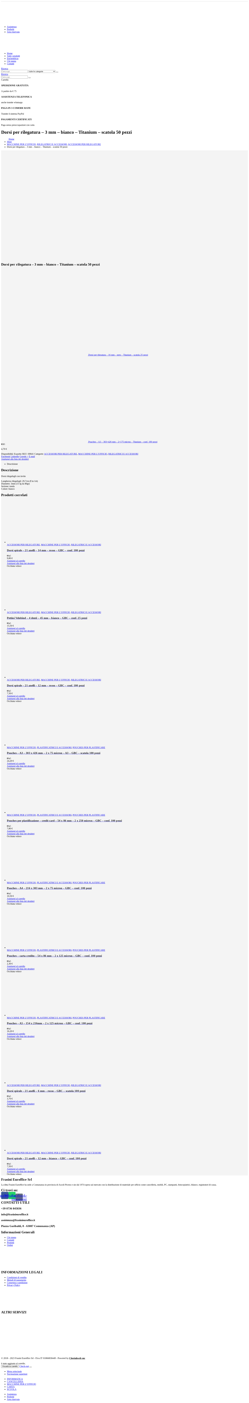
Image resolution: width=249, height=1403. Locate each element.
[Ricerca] (57, 72)
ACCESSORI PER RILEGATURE (60, 454)
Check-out (24, 1366)
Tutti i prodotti (13, 56)
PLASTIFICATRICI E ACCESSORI (54, 747)
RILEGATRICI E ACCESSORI (123, 454)
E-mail (32, 456)
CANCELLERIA (15, 1381)
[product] (127, 521)
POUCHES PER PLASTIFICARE (89, 747)
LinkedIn (15, 456)
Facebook (5, 456)
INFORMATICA (15, 1379)
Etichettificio (12, 58)
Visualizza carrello (10, 1366)
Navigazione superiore (17, 1374)
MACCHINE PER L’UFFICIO (21, 1384)
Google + (24, 456)
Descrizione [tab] (12, 464)
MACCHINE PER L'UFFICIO (92, 454)
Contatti (10, 63)
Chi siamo (11, 61)
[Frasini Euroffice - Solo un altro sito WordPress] (26, 48)
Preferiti (10, 29)
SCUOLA (11, 1389)
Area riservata (13, 32)
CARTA (11, 1386)
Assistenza (12, 26)
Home (10, 53)
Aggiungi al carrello (16, 561)
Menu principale (14, 1371)
